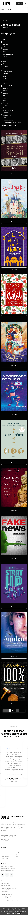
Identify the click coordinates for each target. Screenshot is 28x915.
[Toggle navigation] (25, 3)
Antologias (17, 852)
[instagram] (7, 875)
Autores (17, 850)
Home (2, 9)
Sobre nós (3, 850)
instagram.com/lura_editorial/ (8, 868)
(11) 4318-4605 (5, 883)
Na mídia (3, 852)
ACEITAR (19, 913)
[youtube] (11, 875)
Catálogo (3, 854)
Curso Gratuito (4, 858)
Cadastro (19, 3)
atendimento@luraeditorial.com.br (10, 900)
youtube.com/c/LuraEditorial (7, 870)
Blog (16, 854)
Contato (17, 856)
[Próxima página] (20, 710)
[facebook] (2, 875)
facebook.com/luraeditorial (7, 866)
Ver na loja (14, 174)
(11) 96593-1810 (6, 885)
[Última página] (23, 710)
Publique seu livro (5, 856)
